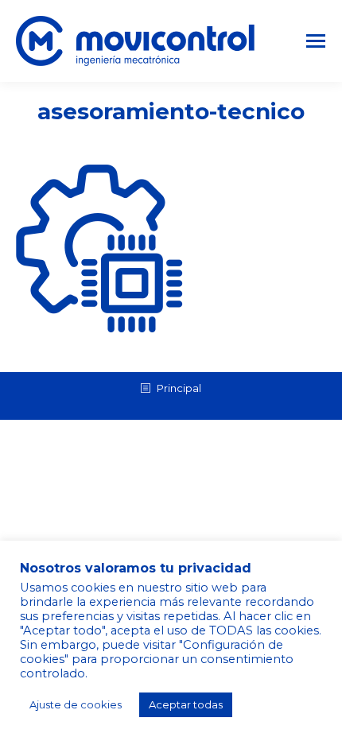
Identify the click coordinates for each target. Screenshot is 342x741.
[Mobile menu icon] (315, 41)
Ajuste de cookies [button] (75, 704)
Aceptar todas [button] (186, 704)
